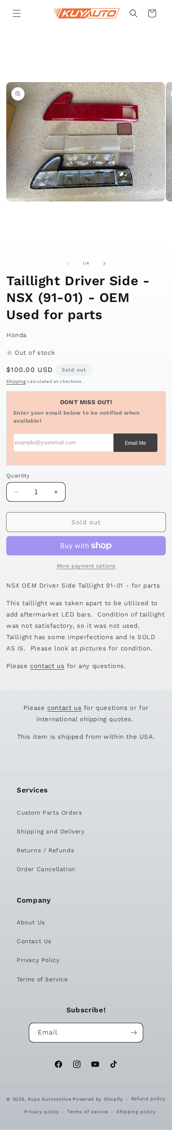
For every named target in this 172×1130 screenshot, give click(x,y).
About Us (31, 922)
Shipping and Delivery (51, 831)
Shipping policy (136, 1112)
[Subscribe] (133, 1032)
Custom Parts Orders (49, 812)
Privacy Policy (38, 960)
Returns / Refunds (45, 850)
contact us (47, 666)
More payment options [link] (86, 566)
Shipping (16, 381)
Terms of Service (42, 979)
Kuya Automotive (49, 1099)
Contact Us (34, 941)
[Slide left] (67, 263)
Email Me (135, 443)
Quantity (18, 475)
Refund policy (148, 1099)
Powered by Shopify (98, 1099)
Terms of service (88, 1112)
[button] (17, 13)
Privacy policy (41, 1112)
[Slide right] (104, 263)
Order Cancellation (46, 869)
